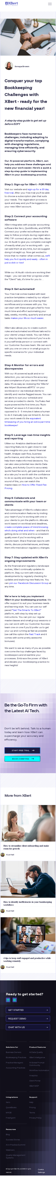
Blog (8, 1134)
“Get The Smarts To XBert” (26, 610)
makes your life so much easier (27, 318)
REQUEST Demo (28, 1018)
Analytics (33, 1075)
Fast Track (34, 634)
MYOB (8, 1112)
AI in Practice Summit (15, 1145)
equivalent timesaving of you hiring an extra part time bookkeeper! (27, 422)
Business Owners (13, 1052)
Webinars (10, 1150)
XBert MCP (34, 1086)
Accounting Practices (15, 1068)
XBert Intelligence (37, 1057)
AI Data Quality (36, 1052)
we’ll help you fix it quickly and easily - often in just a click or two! (27, 259)
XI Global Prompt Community (36, 1063)
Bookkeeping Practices (16, 1057)
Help (31, 1102)
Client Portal (34, 1081)
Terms (32, 1112)
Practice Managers (14, 1062)
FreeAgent (10, 1118)
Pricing (32, 1107)
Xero (8, 1102)
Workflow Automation (39, 1070)
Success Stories (13, 1139)
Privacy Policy (35, 1118)
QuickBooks (11, 1107)
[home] (19, 3)
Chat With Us (28, 1027)
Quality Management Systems (15, 1156)
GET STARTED (28, 1010)
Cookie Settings (41, 1170)
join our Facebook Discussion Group (29, 583)
